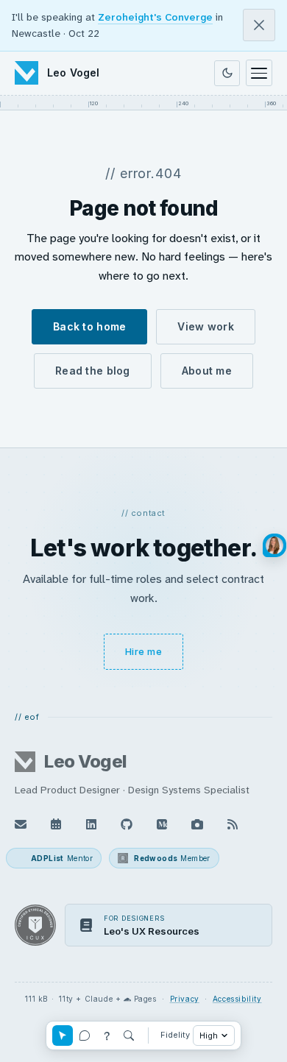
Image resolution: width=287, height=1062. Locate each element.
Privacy (184, 998)
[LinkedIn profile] (91, 824)
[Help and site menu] (106, 1035)
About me (207, 370)
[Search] (128, 1035)
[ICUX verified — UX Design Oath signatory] (35, 925)
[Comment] (84, 1035)
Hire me (144, 651)
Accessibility (237, 998)
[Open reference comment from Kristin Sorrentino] (274, 545)
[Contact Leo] (20, 824)
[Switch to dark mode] (227, 73)
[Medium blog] (162, 824)
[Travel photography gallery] (197, 824)
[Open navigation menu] (259, 73)
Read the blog (92, 370)
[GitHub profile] (126, 824)
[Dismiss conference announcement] (259, 25)
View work (205, 326)
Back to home (89, 326)
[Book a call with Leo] (56, 824)
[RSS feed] (232, 824)
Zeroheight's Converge (155, 17)
